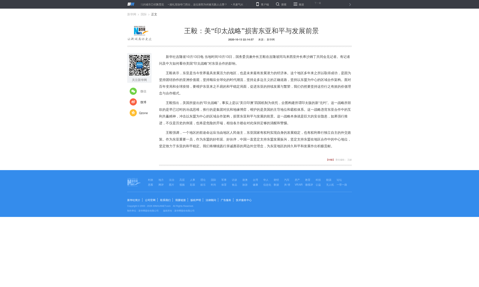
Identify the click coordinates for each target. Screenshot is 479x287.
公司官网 (150, 200)
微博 (143, 102)
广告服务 (226, 200)
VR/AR (299, 184)
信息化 (267, 184)
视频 (182, 184)
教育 (307, 179)
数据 (276, 184)
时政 (150, 179)
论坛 (339, 179)
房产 (297, 179)
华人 (266, 179)
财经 (276, 179)
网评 (161, 184)
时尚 (213, 184)
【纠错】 (330, 159)
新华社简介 (133, 200)
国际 (144, 14)
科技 (318, 179)
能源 (328, 179)
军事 (224, 179)
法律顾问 (211, 200)
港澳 (245, 179)
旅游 (245, 184)
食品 (234, 184)
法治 (171, 179)
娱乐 (203, 184)
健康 (255, 184)
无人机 (330, 184)
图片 (171, 184)
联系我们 (165, 200)
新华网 (131, 14)
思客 (150, 184)
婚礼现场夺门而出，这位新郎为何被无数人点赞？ (192, 4)
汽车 (286, 179)
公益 (318, 184)
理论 (203, 179)
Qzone (143, 113)
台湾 (255, 179)
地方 (161, 179)
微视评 (309, 184)
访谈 (234, 179)
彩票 (192, 184)
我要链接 (180, 200)
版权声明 (195, 200)
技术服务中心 (244, 200)
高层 (182, 179)
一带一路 (342, 184)
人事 (192, 179)
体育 (224, 184)
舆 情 (287, 184)
